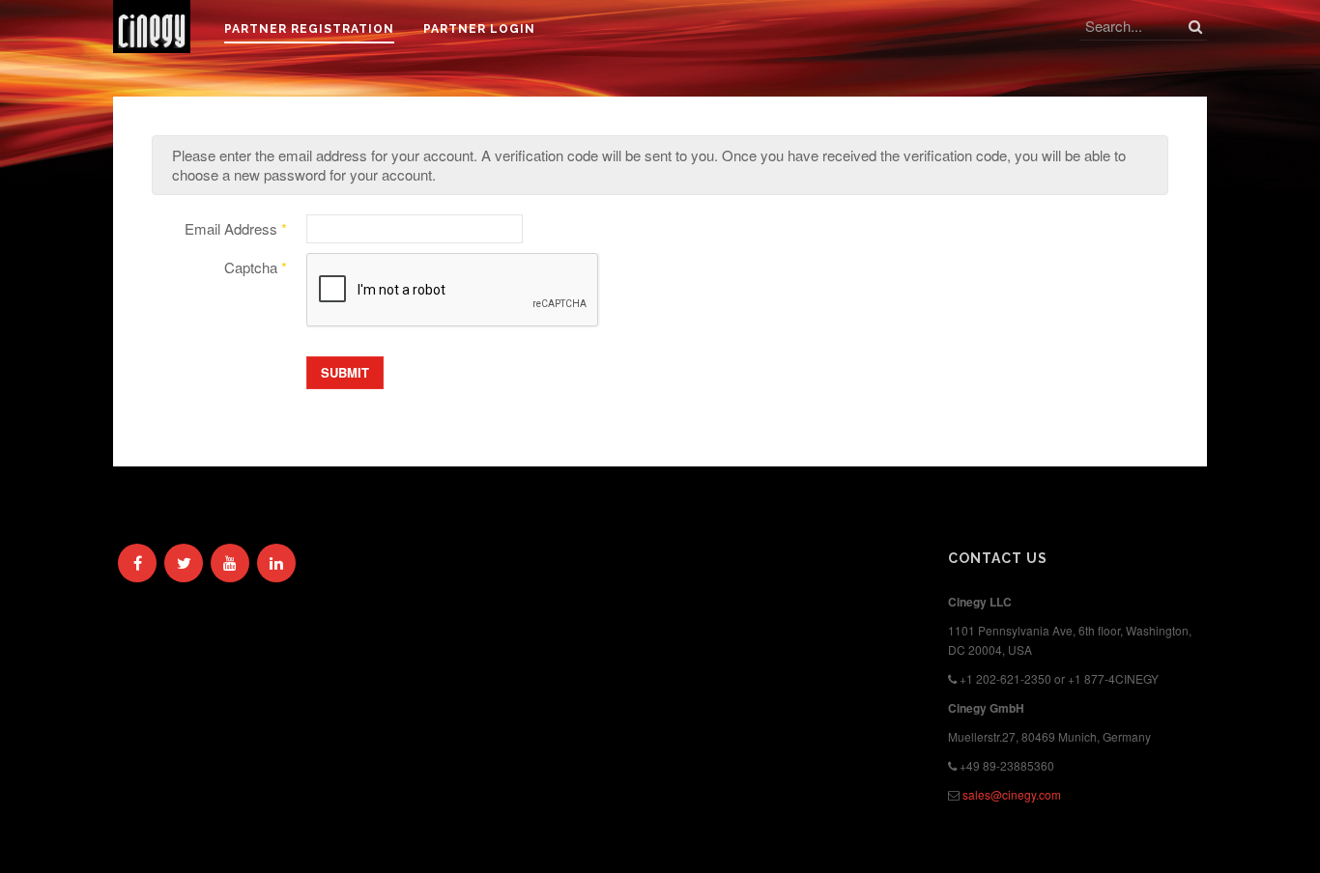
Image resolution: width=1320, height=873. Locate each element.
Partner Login (479, 29)
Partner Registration (309, 29)
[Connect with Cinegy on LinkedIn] (276, 563)
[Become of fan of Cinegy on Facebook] (137, 563)
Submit (345, 372)
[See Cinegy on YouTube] (230, 563)
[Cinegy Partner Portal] (151, 26)
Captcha (255, 267)
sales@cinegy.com (1011, 794)
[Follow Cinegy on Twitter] (183, 563)
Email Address (236, 229)
